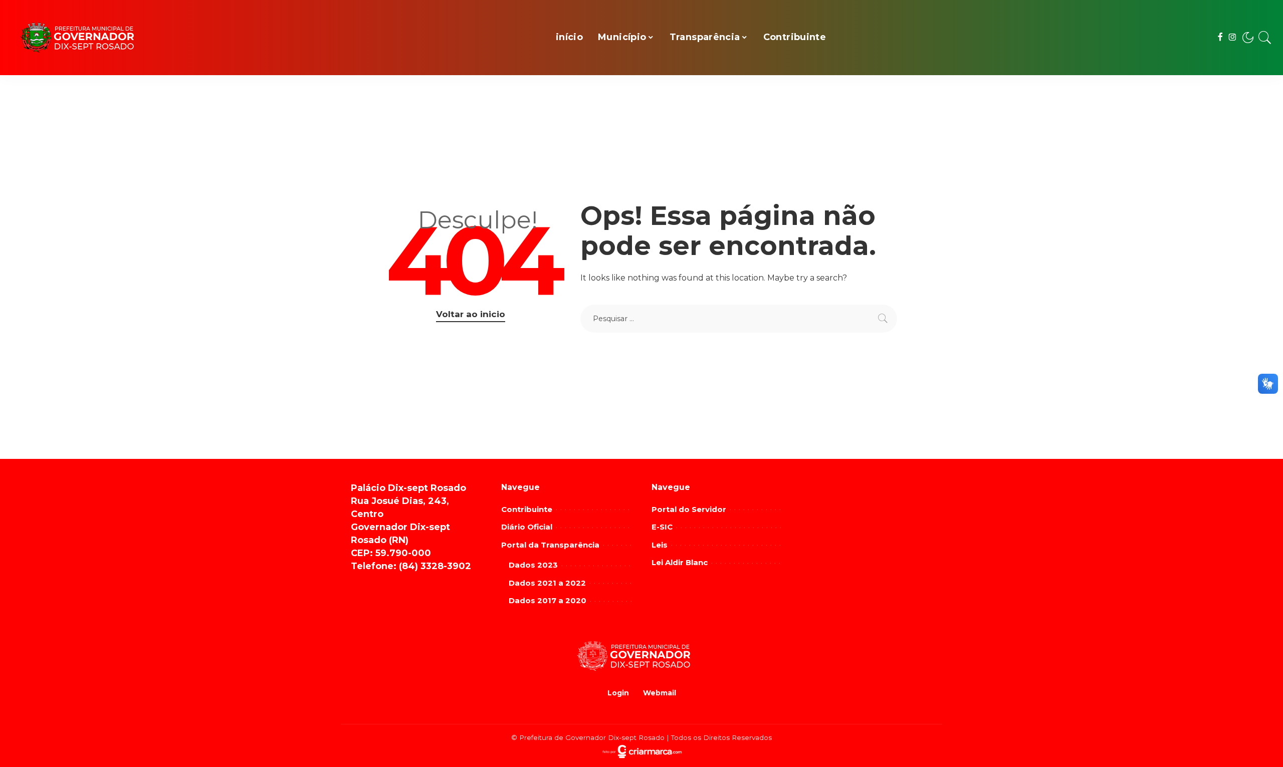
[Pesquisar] (1265, 37)
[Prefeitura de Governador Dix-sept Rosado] (85, 38)
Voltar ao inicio (470, 314)
